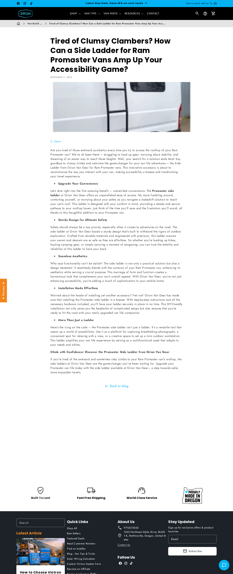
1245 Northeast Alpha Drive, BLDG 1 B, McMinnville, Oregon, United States (145, 535)
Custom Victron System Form (84, 564)
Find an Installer (76, 548)
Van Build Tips (36, 23)
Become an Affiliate (78, 569)
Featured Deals (75, 538)
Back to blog (119, 386)
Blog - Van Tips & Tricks (81, 553)
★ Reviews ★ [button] (3, 290)
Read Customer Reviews (81, 543)
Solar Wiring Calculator (81, 559)
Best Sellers (73, 533)
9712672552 (131, 528)
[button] (75, 13)
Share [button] (57, 141)
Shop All (72, 528)
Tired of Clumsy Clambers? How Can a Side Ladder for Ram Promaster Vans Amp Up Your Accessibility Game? (116, 23)
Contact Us (124, 545)
